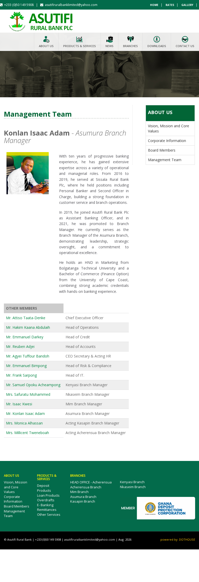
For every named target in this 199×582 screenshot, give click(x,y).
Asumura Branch (83, 496)
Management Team (164, 159)
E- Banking (45, 505)
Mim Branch (79, 491)
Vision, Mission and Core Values (15, 487)
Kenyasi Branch (132, 482)
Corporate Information (167, 140)
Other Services (48, 514)
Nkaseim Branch (133, 486)
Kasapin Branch (82, 501)
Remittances (46, 509)
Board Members (161, 150)
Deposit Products (44, 488)
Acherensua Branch (85, 487)
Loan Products (48, 495)
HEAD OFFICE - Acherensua (91, 482)
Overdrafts (45, 500)
